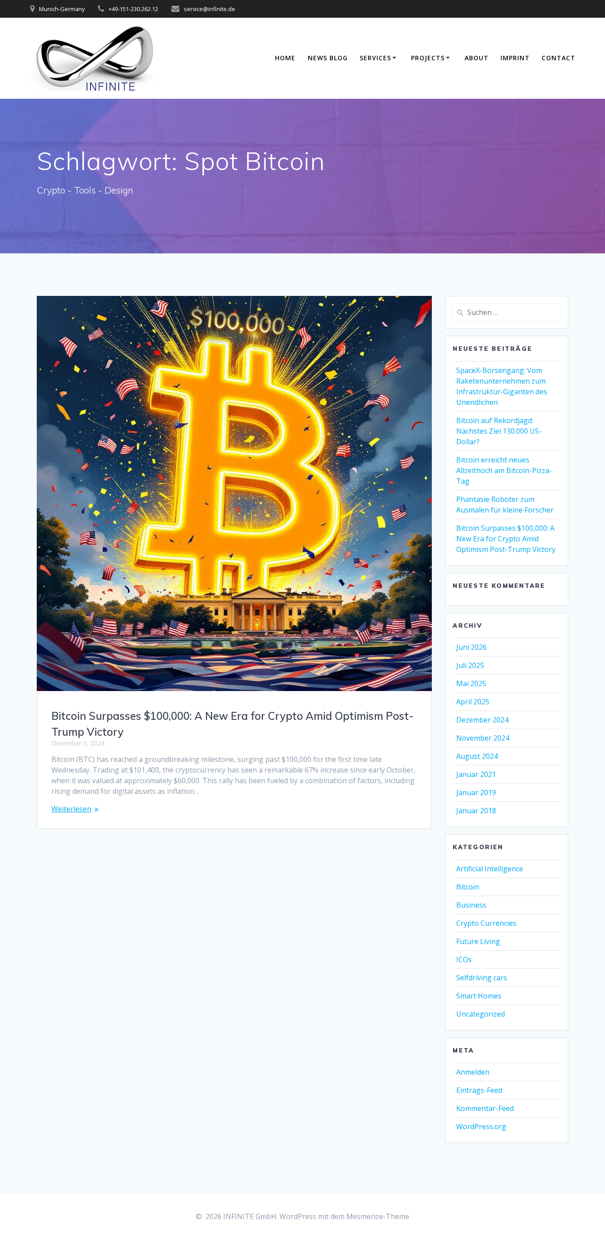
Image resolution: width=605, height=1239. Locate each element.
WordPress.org (481, 1126)
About (477, 58)
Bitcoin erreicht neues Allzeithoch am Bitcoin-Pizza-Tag (504, 470)
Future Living (478, 941)
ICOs (464, 959)
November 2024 (482, 738)
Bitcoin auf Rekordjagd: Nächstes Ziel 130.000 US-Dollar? (499, 431)
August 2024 (477, 756)
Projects (428, 58)
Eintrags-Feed (479, 1090)
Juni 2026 (471, 647)
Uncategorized (480, 1014)
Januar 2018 (476, 811)
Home (285, 58)
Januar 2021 (476, 774)
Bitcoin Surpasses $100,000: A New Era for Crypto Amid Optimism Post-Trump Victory (505, 538)
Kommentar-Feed (485, 1108)
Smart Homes (478, 996)
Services (375, 58)
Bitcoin (467, 887)
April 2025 (472, 702)
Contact (558, 58)
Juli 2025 (470, 665)
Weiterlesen (71, 809)
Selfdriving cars (481, 978)
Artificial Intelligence (489, 869)
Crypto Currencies (486, 923)
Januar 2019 (476, 792)
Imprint (515, 58)
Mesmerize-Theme (377, 1216)
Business (471, 905)
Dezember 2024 (482, 720)
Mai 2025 (471, 683)
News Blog (328, 58)
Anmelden (472, 1072)
